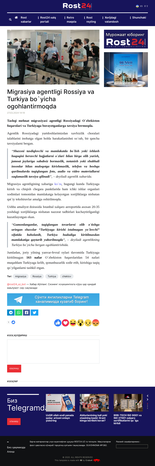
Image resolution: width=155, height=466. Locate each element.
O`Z (146, 6)
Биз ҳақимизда (16, 447)
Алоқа (10, 451)
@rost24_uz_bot (16, 284)
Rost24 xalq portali (48, 19)
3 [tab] (147, 406)
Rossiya (37, 276)
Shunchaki (139, 17)
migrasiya (20, 276)
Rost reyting (91, 19)
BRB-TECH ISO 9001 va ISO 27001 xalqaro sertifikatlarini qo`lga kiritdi (128, 419)
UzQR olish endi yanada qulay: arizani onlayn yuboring (60, 418)
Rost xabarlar (26, 19)
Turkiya (52, 276)
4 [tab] (147, 408)
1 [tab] (147, 403)
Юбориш (14, 368)
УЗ (140, 6)
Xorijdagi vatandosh (112, 19)
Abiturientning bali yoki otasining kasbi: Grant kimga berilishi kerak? (93, 418)
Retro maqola (71, 19)
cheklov (66, 276)
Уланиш (14, 421)
